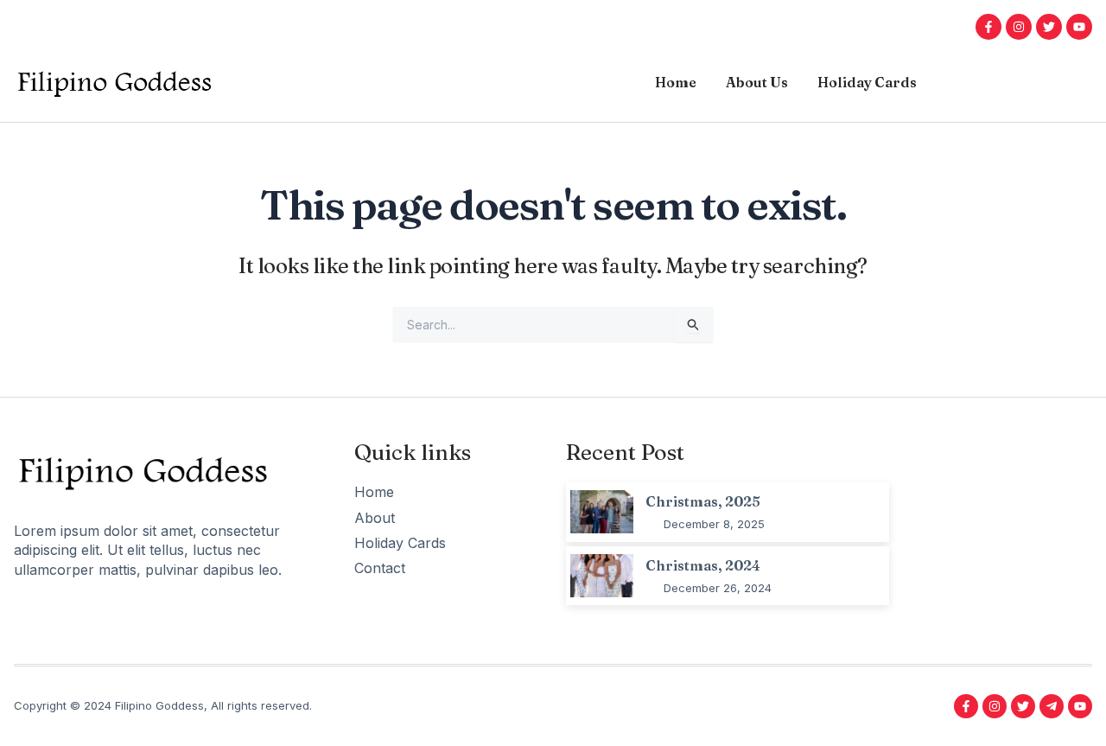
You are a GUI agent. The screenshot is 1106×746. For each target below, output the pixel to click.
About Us (757, 82)
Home (675, 82)
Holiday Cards (867, 82)
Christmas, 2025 (702, 501)
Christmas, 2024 (702, 565)
